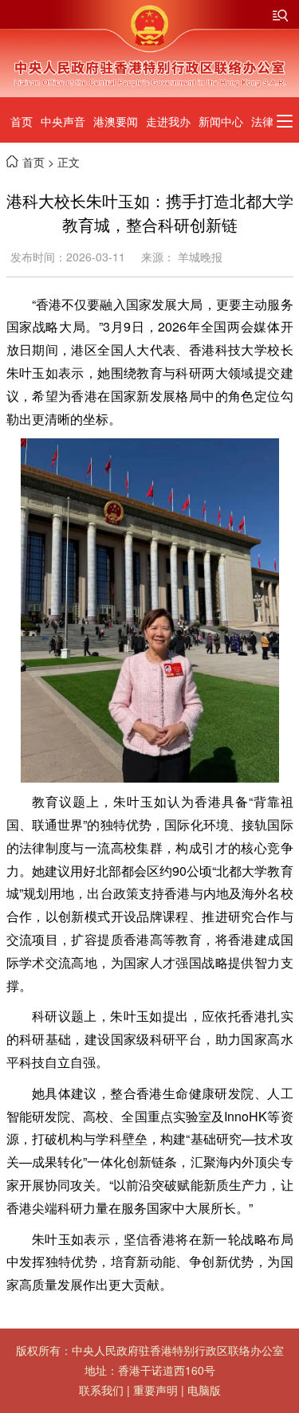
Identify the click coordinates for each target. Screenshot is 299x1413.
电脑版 (204, 1390)
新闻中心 (221, 121)
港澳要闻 (115, 121)
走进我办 (168, 121)
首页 (21, 121)
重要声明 (155, 1390)
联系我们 (101, 1390)
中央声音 (63, 121)
